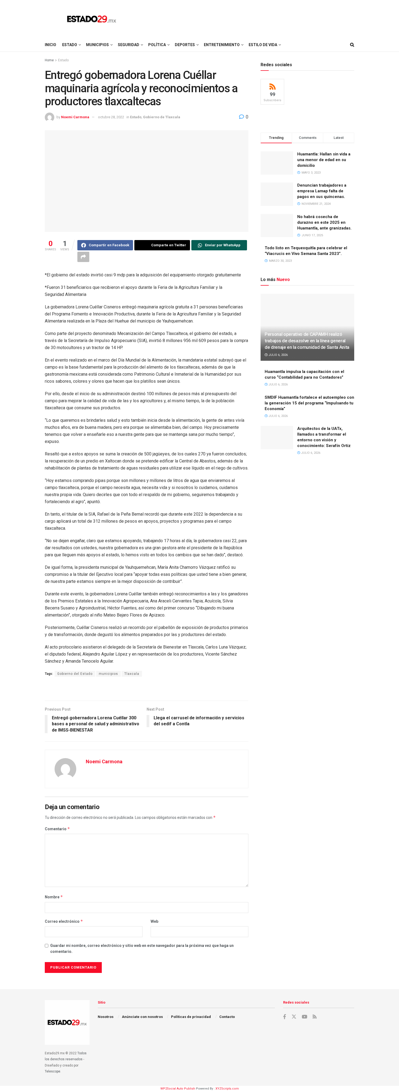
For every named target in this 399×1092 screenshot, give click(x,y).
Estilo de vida (263, 45)
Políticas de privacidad (191, 1017)
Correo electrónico (64, 921)
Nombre (54, 896)
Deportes (185, 45)
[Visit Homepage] (91, 19)
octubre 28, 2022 (111, 117)
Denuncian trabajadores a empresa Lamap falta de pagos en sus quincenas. (321, 191)
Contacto (227, 1017)
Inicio (50, 45)
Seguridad (128, 45)
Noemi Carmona (75, 117)
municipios (108, 674)
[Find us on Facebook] (284, 1017)
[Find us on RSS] (314, 1017)
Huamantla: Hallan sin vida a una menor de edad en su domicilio (323, 160)
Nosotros (105, 1017)
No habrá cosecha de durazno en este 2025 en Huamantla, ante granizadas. (324, 222)
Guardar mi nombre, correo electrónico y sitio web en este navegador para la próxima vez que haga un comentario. (142, 948)
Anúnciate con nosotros (142, 1017)
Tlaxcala (131, 674)
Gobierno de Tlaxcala (161, 117)
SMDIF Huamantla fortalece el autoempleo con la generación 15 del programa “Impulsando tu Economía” (309, 403)
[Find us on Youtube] (304, 1017)
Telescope (52, 1071)
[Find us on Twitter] (294, 1017)
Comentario (57, 828)
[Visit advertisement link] (146, 689)
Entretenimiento (222, 45)
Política (157, 45)
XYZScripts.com (227, 1088)
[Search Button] (352, 45)
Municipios (97, 45)
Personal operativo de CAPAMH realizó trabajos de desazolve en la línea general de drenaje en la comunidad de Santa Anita (307, 340)
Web (154, 921)
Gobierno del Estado (75, 674)
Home (49, 60)
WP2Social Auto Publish (177, 1088)
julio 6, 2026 (278, 355)
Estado (69, 45)
